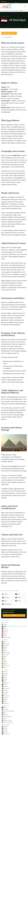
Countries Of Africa (9, 10)
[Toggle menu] (25, 6)
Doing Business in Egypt (9, 33)
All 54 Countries (7, 37)
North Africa (16, 10)
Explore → (14, 615)
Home (2, 10)
